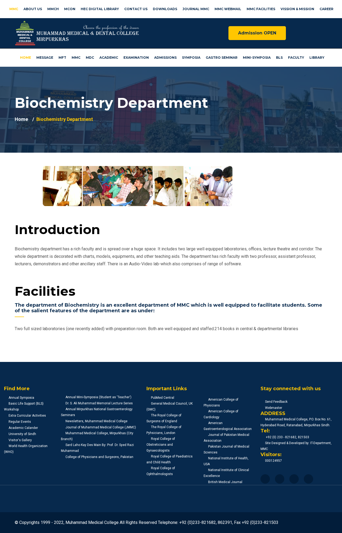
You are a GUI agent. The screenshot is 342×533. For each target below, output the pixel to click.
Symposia (191, 58)
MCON (69, 9)
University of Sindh (22, 434)
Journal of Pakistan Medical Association (226, 438)
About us (33, 9)
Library (316, 58)
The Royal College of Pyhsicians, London (163, 430)
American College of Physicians (221, 402)
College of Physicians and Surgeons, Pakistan (99, 457)
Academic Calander (23, 428)
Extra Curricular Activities (27, 415)
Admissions (165, 58)
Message (44, 58)
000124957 (273, 461)
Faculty (296, 58)
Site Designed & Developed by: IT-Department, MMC (296, 446)
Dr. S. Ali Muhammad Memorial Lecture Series (99, 403)
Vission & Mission (297, 9)
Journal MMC (195, 9)
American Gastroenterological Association (228, 426)
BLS (279, 58)
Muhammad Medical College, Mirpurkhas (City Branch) (97, 436)
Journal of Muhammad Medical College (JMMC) (100, 427)
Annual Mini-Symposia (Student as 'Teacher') (98, 397)
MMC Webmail (228, 9)
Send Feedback (276, 402)
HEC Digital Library (100, 9)
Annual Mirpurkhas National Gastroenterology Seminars (97, 412)
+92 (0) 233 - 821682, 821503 (287, 437)
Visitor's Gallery (20, 440)
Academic (108, 58)
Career (326, 9)
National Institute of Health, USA (226, 461)
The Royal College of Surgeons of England (163, 418)
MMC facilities (261, 9)
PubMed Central (162, 398)
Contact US (135, 9)
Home (25, 58)
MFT (62, 58)
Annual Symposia (21, 398)
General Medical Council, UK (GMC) (169, 406)
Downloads (165, 9)
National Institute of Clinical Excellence (226, 473)
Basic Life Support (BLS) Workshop (24, 406)
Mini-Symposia (257, 58)
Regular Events (20, 422)
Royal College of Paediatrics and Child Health (169, 459)
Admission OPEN (257, 32)
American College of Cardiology (221, 414)
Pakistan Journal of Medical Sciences (226, 449)
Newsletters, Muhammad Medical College (96, 421)
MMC (13, 9)
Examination (136, 58)
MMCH (53, 9)
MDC (90, 58)
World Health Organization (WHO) (26, 449)
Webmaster (273, 408)
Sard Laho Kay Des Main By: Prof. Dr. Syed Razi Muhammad (97, 448)
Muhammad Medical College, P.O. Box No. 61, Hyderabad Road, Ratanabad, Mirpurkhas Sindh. (296, 422)
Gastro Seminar (222, 58)
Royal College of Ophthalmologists (160, 471)
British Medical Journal (225, 482)
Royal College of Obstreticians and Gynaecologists (160, 444)
